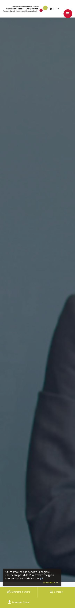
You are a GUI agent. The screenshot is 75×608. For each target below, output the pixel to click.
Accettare (49, 582)
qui (41, 578)
